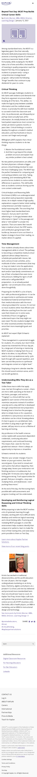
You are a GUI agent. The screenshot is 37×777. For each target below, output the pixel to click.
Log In (4, 698)
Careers (5, 705)
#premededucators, (9, 621)
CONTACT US (7, 694)
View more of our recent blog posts (15, 546)
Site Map (4, 770)
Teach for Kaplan (8, 719)
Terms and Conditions (8, 763)
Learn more (21, 748)
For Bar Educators (10, 667)
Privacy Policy (6, 767)
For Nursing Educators (12, 663)
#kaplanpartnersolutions (11, 629)
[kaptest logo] (6, 3)
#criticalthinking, (8, 627)
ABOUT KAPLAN (8, 701)
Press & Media (7, 716)
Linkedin (6, 671)
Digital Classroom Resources (14, 658)
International (7, 709)
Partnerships (7, 712)
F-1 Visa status (20, 756)
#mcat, (4, 624)
